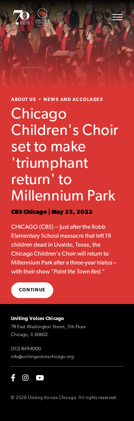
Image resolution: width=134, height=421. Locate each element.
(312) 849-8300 (26, 348)
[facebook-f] (13, 378)
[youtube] (40, 378)
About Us (23, 100)
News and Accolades (73, 100)
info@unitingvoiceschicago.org (42, 356)
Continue (32, 290)
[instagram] (25, 378)
